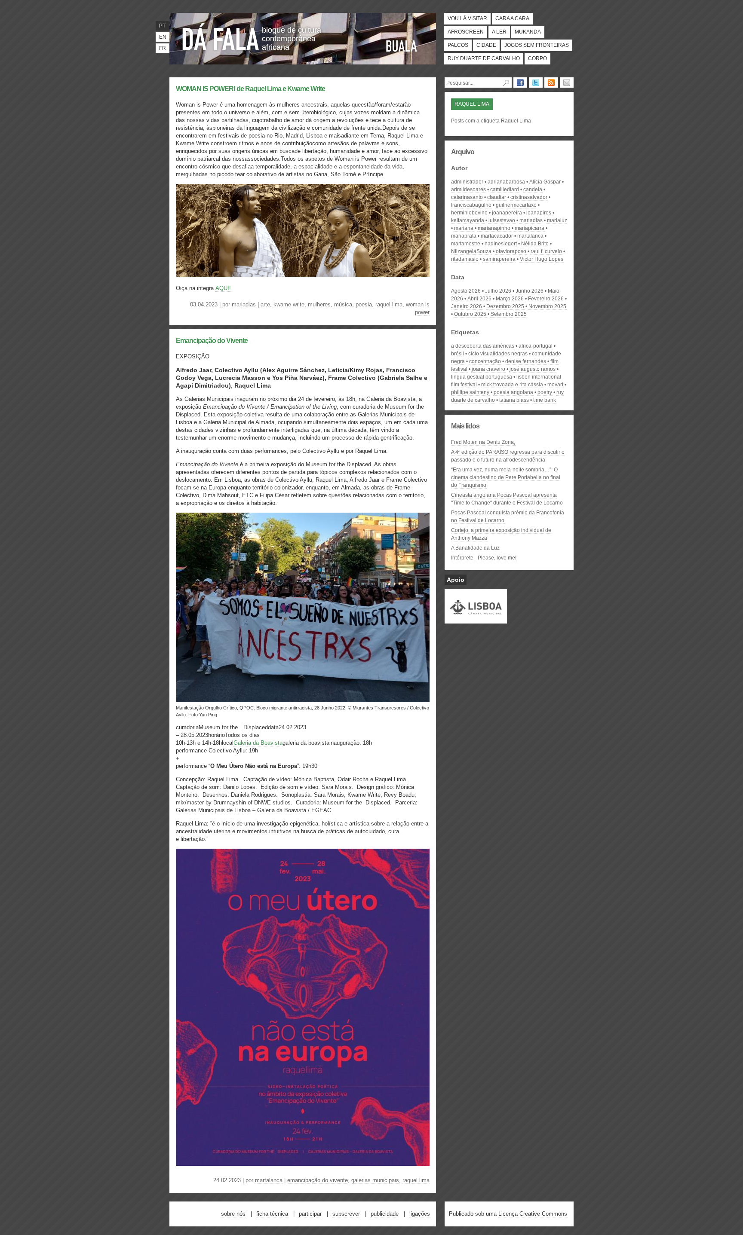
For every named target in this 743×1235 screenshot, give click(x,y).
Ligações (419, 1214)
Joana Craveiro (488, 369)
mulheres (319, 304)
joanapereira (507, 213)
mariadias (244, 304)
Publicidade (385, 1214)
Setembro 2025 (509, 314)
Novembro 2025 (547, 306)
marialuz (557, 220)
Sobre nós (233, 1214)
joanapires (538, 213)
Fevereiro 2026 (546, 299)
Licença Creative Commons (532, 1214)
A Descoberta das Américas (482, 346)
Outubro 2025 (470, 314)
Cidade (486, 45)
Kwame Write (288, 304)
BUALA (401, 46)
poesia (364, 304)
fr (162, 48)
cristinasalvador (528, 197)
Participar (310, 1214)
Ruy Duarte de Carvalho (484, 58)
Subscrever (346, 1214)
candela (532, 189)
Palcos (458, 45)
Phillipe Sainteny (470, 392)
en (162, 37)
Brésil (457, 354)
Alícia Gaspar (545, 182)
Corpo (537, 58)
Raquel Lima (388, 304)
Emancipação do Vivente (212, 340)
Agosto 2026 (466, 291)
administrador (467, 182)
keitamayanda (467, 220)
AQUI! (223, 288)
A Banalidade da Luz (475, 548)
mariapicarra (529, 228)
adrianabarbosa (506, 182)
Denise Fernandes (525, 361)
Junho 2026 (529, 291)
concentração (485, 361)
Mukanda (528, 32)
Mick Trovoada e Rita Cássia (512, 385)
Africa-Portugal (536, 346)
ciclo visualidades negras (498, 354)
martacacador (497, 236)
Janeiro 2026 (466, 306)
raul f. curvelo (546, 251)
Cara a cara (512, 18)
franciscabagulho (471, 205)
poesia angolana (513, 392)
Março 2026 (510, 299)
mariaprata (463, 236)
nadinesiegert (501, 244)
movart (555, 385)
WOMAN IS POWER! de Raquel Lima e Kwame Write (250, 88)
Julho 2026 (498, 291)
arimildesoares (468, 189)
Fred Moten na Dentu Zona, (483, 442)
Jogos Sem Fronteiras (536, 45)
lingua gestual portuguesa (481, 377)
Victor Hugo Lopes (541, 259)
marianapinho (494, 228)
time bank (544, 400)
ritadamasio (465, 259)
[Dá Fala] (221, 36)
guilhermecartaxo (516, 205)
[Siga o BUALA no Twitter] (536, 82)
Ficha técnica (272, 1214)
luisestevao (501, 220)
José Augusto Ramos (533, 369)
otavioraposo (511, 251)
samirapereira (499, 259)
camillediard (504, 189)
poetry (544, 392)
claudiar (496, 197)
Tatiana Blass (514, 400)
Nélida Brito (535, 244)
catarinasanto (467, 197)
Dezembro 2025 (505, 306)
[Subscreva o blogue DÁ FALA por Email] (567, 82)
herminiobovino (469, 213)
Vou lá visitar (467, 18)
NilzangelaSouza (471, 251)
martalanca (268, 1180)
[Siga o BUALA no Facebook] (520, 82)
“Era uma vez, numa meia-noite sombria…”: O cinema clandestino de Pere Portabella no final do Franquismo (505, 477)
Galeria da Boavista (257, 743)
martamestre (465, 244)
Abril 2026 (479, 299)
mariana (463, 228)
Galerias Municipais (375, 1180)
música (343, 304)
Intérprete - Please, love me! (483, 558)
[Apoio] (476, 620)
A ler (499, 32)
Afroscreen (466, 32)
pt (162, 26)
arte (265, 304)
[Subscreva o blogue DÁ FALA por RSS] (551, 82)
